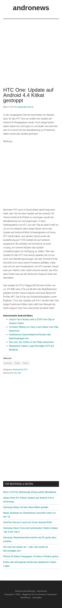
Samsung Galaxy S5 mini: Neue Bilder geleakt (25, 507)
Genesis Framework (47, 594)
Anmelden (37, 597)
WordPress (25, 597)
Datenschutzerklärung (25, 591)
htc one (17, 373)
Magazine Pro (28, 594)
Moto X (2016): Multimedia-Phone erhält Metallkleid (29, 492)
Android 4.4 (18, 369)
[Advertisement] (31, 50)
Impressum (42, 591)
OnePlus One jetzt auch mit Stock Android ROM (27, 522)
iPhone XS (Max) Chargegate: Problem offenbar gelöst (31, 556)
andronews (31, 8)
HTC (26, 369)
